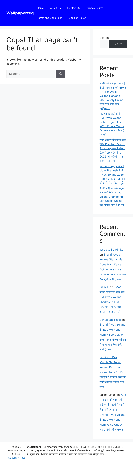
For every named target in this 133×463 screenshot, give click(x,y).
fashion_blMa (108, 357)
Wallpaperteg (20, 13)
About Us (55, 8)
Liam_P (104, 287)
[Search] (60, 74)
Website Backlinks (111, 249)
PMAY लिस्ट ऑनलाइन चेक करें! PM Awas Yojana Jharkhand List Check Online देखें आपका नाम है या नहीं (112, 197)
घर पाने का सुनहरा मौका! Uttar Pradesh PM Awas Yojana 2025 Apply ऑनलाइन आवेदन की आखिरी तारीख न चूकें (112, 175)
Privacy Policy (94, 8)
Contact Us (73, 8)
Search (104, 37)
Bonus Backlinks (110, 319)
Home (40, 8)
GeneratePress (16, 457)
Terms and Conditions (49, 17)
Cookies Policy (77, 17)
